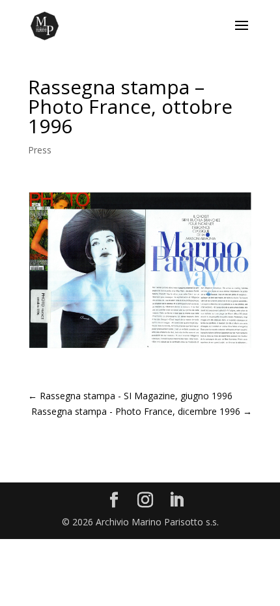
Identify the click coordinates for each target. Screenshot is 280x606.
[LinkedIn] (176, 500)
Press (39, 150)
